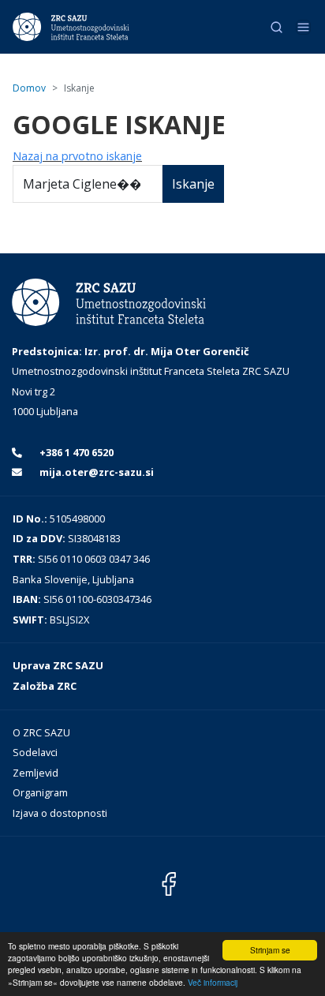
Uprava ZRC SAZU (58, 665)
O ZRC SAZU (41, 732)
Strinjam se (270, 950)
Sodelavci (35, 752)
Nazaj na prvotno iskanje (77, 155)
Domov (29, 88)
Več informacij (212, 982)
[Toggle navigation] (303, 27)
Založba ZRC (45, 686)
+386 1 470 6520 (75, 452)
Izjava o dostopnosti (60, 813)
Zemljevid (35, 773)
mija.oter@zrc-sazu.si (95, 472)
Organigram (40, 792)
